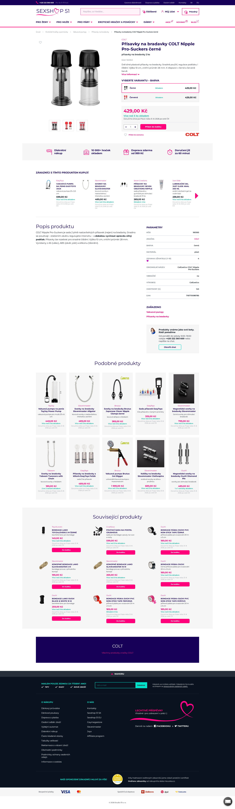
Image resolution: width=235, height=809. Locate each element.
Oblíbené (150, 11)
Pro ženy (42, 22)
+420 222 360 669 (46, 3)
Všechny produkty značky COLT (117, 652)
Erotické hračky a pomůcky (116, 22)
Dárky (148, 22)
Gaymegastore (94, 722)
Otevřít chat (170, 347)
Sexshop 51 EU (94, 717)
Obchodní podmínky (51, 750)
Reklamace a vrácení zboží (54, 745)
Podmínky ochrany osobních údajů (55, 755)
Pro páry (84, 22)
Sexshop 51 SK (94, 713)
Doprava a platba (152, 3)
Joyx (89, 731)
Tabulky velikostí (49, 740)
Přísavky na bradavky (100, 32)
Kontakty (182, 3)
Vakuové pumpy (79, 32)
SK (191, 3)
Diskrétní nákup (49, 731)
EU (198, 3)
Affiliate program (95, 736)
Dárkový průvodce (50, 708)
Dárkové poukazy (50, 713)
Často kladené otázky (52, 736)
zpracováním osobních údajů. (176, 686)
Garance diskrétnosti (132, 3)
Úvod (38, 32)
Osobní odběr (169, 3)
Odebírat (141, 685)
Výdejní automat (49, 726)
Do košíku (66, 550)
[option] (59, 193)
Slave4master (94, 726)
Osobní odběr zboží (51, 722)
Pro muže (62, 22)
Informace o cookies (51, 761)
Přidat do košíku (153, 127)
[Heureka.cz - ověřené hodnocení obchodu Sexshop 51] (117, 784)
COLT (124, 39)
